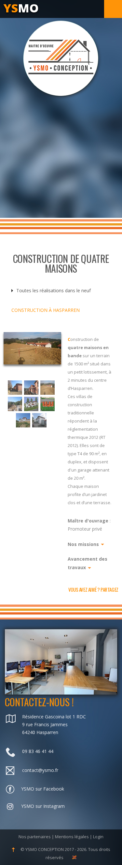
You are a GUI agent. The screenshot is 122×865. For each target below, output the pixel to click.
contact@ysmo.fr (40, 770)
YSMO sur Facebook (42, 789)
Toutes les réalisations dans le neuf (53, 290)
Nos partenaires (35, 837)
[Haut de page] (14, 849)
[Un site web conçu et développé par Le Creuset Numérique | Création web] (74, 857)
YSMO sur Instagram (43, 806)
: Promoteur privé (89, 525)
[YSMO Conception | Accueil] (61, 59)
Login (98, 837)
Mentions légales (72, 837)
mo (21, 8)
